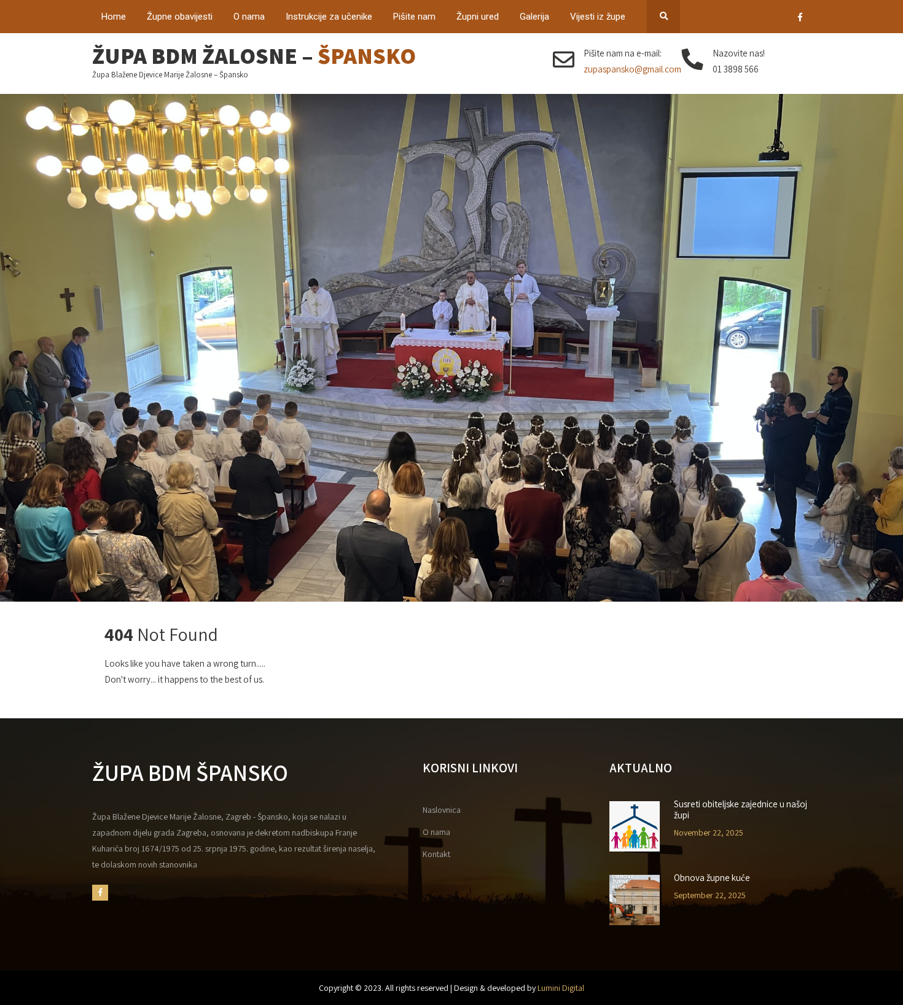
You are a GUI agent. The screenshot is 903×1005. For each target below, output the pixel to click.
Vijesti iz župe (597, 16)
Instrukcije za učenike (329, 16)
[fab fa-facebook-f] (800, 19)
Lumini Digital (561, 987)
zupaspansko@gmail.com (632, 69)
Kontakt (436, 853)
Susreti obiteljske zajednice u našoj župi (740, 810)
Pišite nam (414, 16)
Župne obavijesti (180, 16)
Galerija (534, 16)
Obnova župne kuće (712, 877)
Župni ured (477, 16)
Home (113, 16)
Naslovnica (442, 809)
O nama (249, 16)
